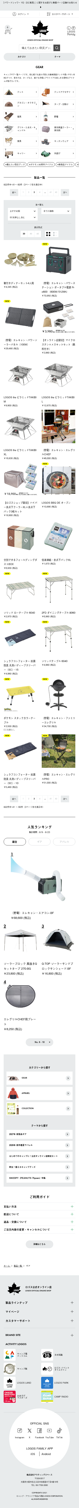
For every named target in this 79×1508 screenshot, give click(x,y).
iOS (32, 1454)
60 (38, 234)
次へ (65, 192)
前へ (14, 192)
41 (51, 192)
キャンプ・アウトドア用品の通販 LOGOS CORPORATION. (39, 1496)
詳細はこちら (39, 1244)
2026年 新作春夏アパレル (21, 1145)
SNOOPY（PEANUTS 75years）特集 (27, 1178)
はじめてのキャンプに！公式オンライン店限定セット (33, 1156)
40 (31, 234)
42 (56, 192)
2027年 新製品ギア (17, 1134)
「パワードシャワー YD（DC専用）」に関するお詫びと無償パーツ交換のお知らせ (39, 2)
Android (46, 1454)
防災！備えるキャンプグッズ (22, 1167)
